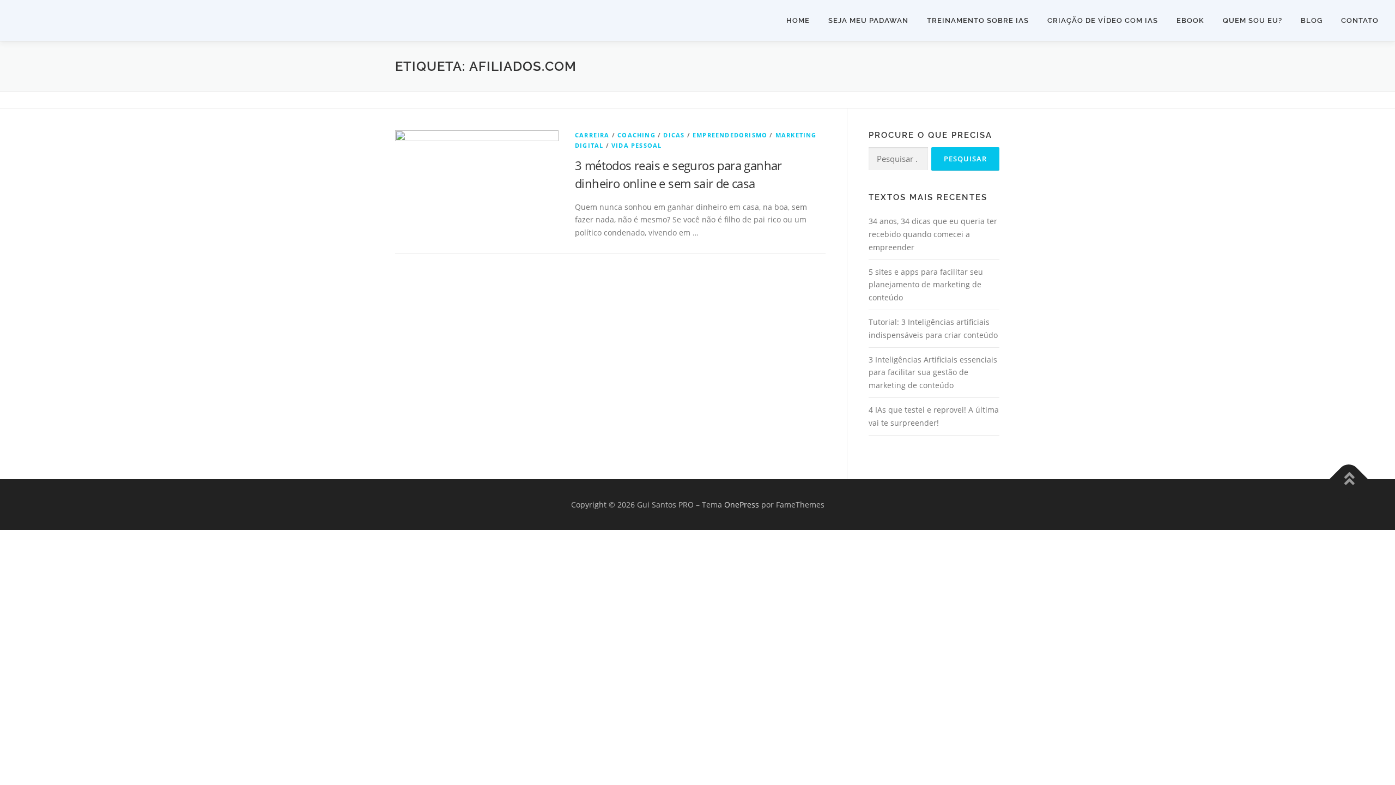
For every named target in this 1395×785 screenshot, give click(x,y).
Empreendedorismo (730, 135)
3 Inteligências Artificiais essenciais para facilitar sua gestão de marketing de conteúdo (933, 372)
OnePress (741, 504)
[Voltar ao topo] (1349, 479)
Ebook (1190, 20)
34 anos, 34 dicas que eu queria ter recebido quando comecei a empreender (933, 234)
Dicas (673, 135)
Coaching (636, 135)
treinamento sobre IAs (978, 20)
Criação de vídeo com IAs (1102, 20)
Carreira (592, 135)
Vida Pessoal (636, 145)
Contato (1360, 20)
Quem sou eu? (1252, 20)
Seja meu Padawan (868, 20)
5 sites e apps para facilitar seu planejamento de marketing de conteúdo (926, 285)
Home (798, 20)
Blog (1312, 20)
